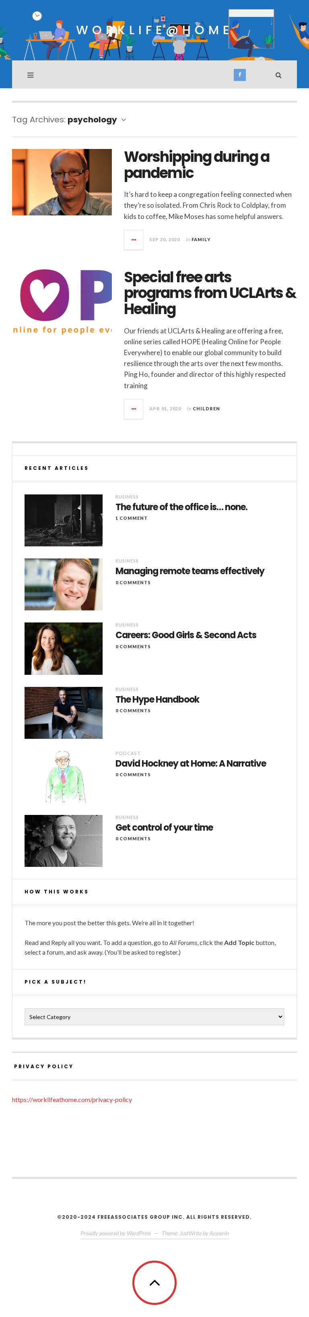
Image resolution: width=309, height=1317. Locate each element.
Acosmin (219, 1233)
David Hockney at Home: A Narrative (190, 764)
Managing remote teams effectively (189, 571)
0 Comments (133, 582)
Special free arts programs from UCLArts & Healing (210, 293)
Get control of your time (164, 828)
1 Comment (131, 518)
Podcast (128, 753)
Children (206, 408)
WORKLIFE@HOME (154, 30)
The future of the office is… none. (181, 507)
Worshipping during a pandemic (196, 165)
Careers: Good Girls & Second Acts (185, 635)
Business (127, 496)
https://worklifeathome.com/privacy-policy (72, 1099)
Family (201, 239)
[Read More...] (134, 240)
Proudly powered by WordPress (115, 1233)
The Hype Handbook (157, 700)
